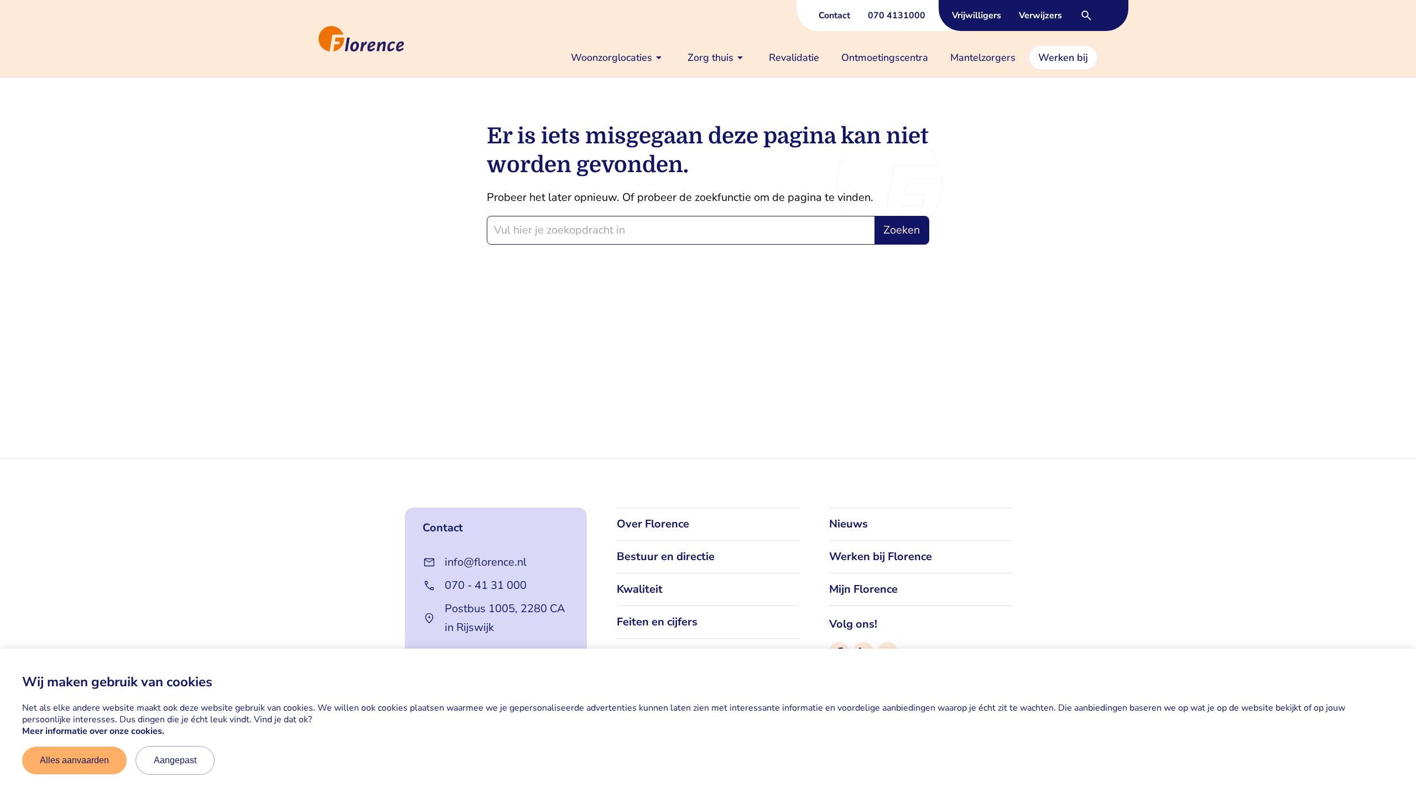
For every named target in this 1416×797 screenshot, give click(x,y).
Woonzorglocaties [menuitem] (611, 57)
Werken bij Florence (880, 556)
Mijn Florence (863, 589)
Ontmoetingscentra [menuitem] (884, 57)
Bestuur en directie (666, 556)
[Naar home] (314, 38)
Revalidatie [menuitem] (794, 57)
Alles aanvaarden (74, 760)
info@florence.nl (486, 562)
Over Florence (653, 523)
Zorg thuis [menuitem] (710, 57)
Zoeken (901, 229)
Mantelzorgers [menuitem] (983, 57)
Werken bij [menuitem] (1063, 57)
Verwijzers (1040, 15)
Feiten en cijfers (657, 621)
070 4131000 (896, 15)
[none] (618, 57)
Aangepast (175, 760)
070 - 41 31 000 (486, 585)
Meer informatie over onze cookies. (93, 731)
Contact (834, 15)
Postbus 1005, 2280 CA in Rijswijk (505, 618)
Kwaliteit (640, 589)
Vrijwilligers (976, 15)
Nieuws (848, 523)
